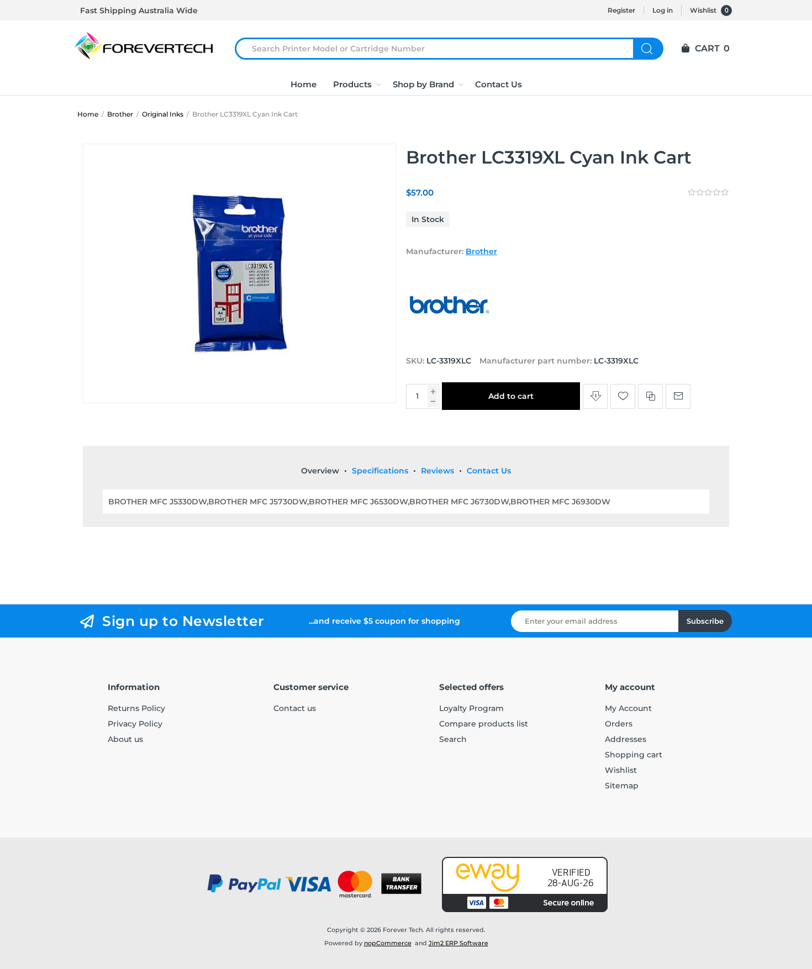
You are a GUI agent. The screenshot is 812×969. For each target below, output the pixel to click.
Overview (320, 471)
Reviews (437, 471)
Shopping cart (633, 755)
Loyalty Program (471, 708)
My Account (628, 708)
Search (648, 49)
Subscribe (705, 621)
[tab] (320, 471)
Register (621, 10)
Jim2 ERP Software (458, 943)
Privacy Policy (135, 724)
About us (125, 739)
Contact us (294, 708)
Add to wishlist (622, 396)
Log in (662, 10)
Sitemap (622, 786)
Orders (618, 724)
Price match (595, 396)
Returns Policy (136, 708)
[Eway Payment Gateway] (525, 884)
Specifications (380, 471)
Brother (481, 251)
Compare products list (483, 724)
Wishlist (621, 770)
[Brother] (450, 340)
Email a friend (678, 396)
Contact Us (489, 471)
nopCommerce (388, 943)
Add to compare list (650, 396)
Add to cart (511, 396)
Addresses (625, 739)
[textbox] (441, 49)
